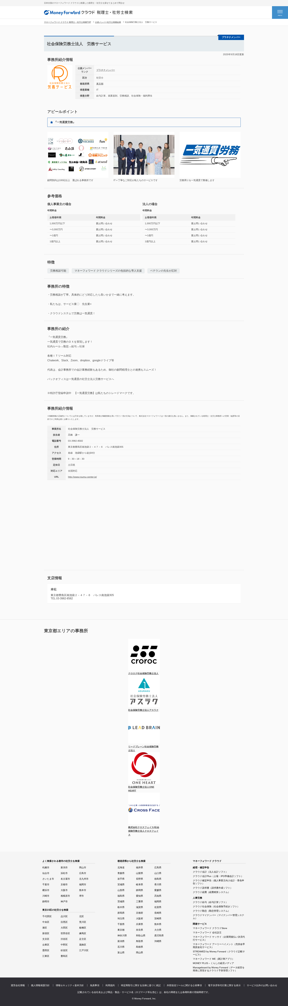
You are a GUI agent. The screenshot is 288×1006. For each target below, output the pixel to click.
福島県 (121, 895)
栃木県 (121, 907)
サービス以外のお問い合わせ (262, 985)
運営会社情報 (18, 985)
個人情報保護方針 (40, 985)
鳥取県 (139, 941)
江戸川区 (83, 950)
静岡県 (139, 890)
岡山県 (139, 952)
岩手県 (121, 878)
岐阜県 (139, 884)
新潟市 (64, 867)
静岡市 (45, 901)
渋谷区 (64, 939)
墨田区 (45, 950)
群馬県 (121, 912)
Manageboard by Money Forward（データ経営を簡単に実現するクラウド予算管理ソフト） (218, 969)
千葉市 (45, 884)
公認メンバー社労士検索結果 (108, 22)
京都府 (139, 912)
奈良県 (139, 929)
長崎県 (157, 912)
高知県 (157, 895)
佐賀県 (157, 907)
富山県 (121, 952)
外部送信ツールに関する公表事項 (184, 985)
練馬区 (82, 933)
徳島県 (157, 878)
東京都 (99, 83)
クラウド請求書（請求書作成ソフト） (212, 887)
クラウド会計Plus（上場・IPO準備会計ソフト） (218, 876)
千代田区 (47, 916)
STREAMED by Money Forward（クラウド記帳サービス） (219, 953)
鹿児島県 (159, 935)
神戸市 (64, 901)
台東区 (45, 944)
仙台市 (45, 873)
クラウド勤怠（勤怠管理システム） (211, 910)
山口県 (157, 873)
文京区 (45, 939)
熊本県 (157, 924)
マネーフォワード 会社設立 (207, 932)
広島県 (157, 867)
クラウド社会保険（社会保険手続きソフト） (216, 906)
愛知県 (139, 895)
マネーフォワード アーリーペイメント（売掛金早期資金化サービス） (219, 945)
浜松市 (64, 873)
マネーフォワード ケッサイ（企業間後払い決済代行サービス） (219, 938)
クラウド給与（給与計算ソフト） (210, 902)
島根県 (139, 946)
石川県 (121, 946)
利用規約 (110, 985)
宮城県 (121, 884)
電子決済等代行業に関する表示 (224, 985)
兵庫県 (139, 924)
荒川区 (82, 922)
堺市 (81, 895)
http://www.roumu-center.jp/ (82, 476)
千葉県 (121, 924)
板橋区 (82, 927)
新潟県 (121, 941)
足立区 (82, 939)
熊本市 (82, 890)
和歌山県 (140, 935)
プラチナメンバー (105, 70)
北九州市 (83, 878)
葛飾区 (82, 944)
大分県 (157, 929)
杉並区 (64, 950)
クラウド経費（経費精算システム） (211, 892)
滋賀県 (139, 907)
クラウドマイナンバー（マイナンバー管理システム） (218, 916)
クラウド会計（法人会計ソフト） (210, 871)
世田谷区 (65, 933)
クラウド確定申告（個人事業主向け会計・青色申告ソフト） (218, 882)
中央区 (45, 922)
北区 (81, 916)
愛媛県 (157, 890)
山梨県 (139, 873)
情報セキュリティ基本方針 (70, 985)
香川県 (157, 884)
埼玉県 (121, 918)
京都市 (64, 884)
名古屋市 (65, 878)
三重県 (139, 901)
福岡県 (157, 901)
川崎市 (45, 895)
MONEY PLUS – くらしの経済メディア (213, 963)
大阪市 (64, 890)
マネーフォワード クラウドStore (210, 928)
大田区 (64, 927)
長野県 (139, 878)
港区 (44, 927)
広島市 (82, 873)
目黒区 (64, 922)
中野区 (64, 944)
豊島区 (64, 956)
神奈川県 (122, 935)
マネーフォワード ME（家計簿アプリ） (213, 958)
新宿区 (45, 933)
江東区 (45, 956)
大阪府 (139, 918)
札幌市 (45, 867)
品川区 (64, 916)
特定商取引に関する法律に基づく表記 (141, 985)
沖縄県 (157, 941)
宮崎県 (157, 918)
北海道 (121, 867)
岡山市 (82, 867)
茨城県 (121, 901)
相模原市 (65, 895)
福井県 (139, 867)
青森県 (121, 873)
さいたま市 (48, 878)
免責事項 (94, 985)
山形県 (121, 890)
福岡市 (82, 884)
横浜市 (45, 890)
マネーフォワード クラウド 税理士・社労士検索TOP (67, 22)
